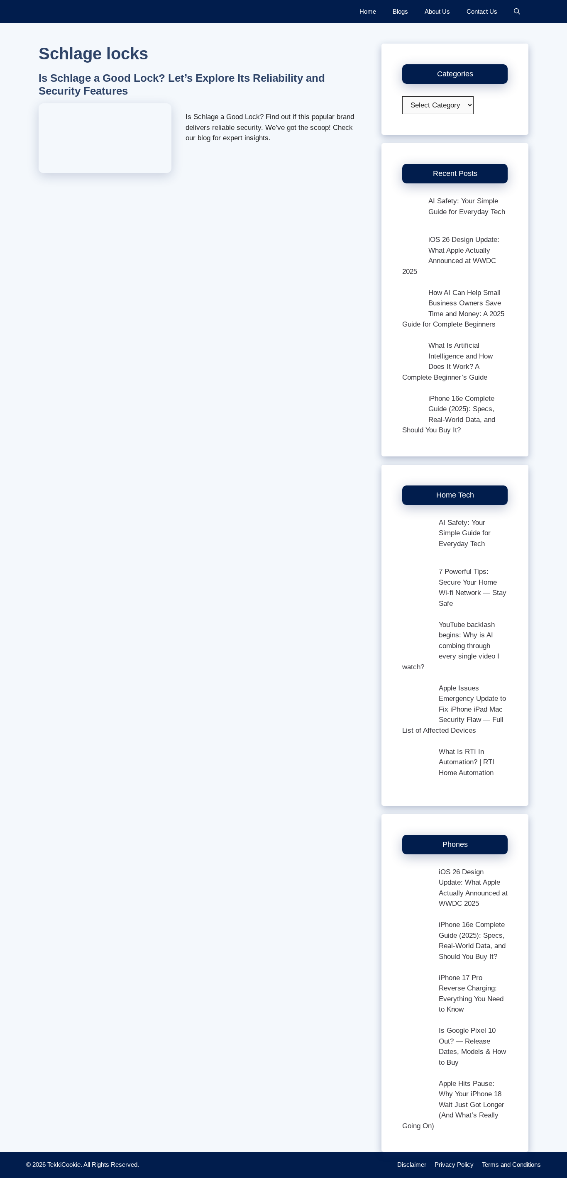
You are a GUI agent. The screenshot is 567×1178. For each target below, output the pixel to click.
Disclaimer (411, 1164)
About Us (437, 11)
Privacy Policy (454, 1164)
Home (367, 11)
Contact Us (482, 11)
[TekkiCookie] (67, 11)
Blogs (400, 11)
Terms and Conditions (511, 1164)
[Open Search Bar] (517, 11)
